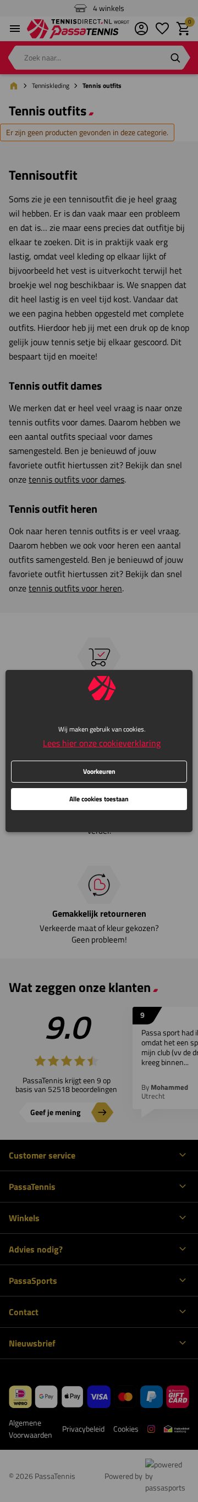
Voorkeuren (99, 771)
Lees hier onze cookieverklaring (102, 743)
